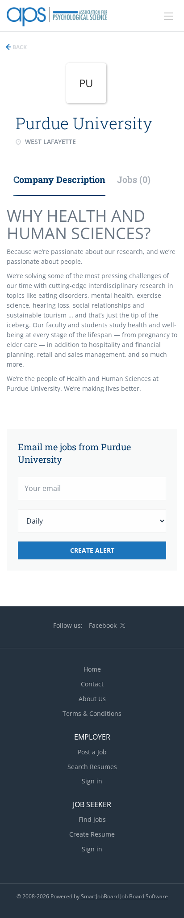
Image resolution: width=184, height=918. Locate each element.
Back (19, 47)
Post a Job (92, 752)
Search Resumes (92, 766)
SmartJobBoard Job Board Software (124, 896)
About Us (92, 698)
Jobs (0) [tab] (134, 179)
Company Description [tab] (59, 179)
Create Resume (92, 834)
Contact (92, 684)
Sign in (92, 781)
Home (92, 669)
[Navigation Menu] (168, 16)
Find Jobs (92, 819)
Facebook (103, 625)
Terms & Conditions (92, 713)
